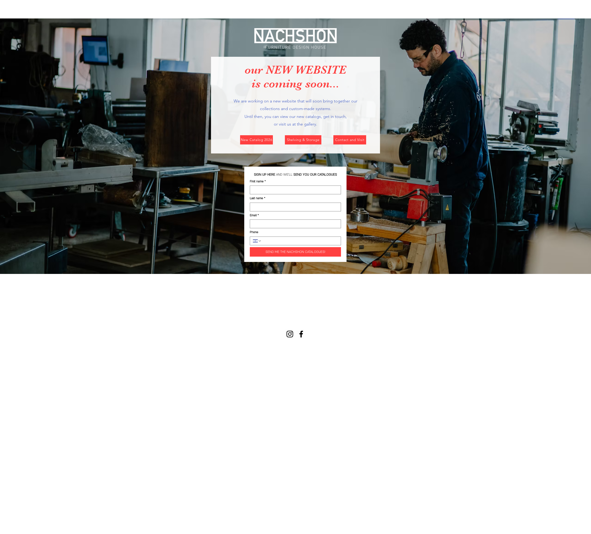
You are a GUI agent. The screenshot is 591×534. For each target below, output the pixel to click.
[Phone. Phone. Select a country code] (257, 241)
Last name (257, 198)
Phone (254, 232)
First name (258, 181)
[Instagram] (289, 334)
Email (254, 215)
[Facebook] (301, 334)
